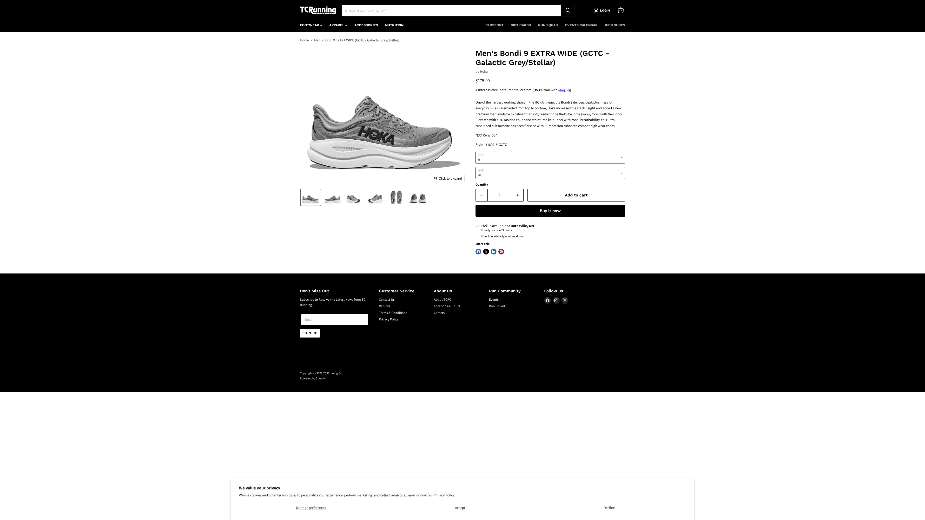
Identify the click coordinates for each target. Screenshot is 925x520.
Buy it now (550, 210)
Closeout (494, 25)
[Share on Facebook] (478, 251)
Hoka (484, 71)
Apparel (337, 25)
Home (304, 40)
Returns (384, 306)
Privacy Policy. (444, 495)
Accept (460, 507)
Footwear (310, 25)
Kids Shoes (615, 25)
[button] (311, 197)
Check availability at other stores (502, 236)
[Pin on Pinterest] (501, 251)
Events (494, 299)
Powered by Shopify (313, 378)
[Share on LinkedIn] (493, 251)
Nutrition (394, 25)
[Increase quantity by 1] (518, 195)
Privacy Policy (389, 319)
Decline (609, 507)
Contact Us (387, 299)
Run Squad (548, 25)
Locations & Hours (447, 306)
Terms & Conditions (393, 313)
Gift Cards (521, 25)
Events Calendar (581, 25)
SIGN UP (309, 333)
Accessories (366, 25)
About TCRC (442, 299)
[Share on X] (486, 251)
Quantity (482, 185)
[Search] (567, 10)
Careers (439, 313)
